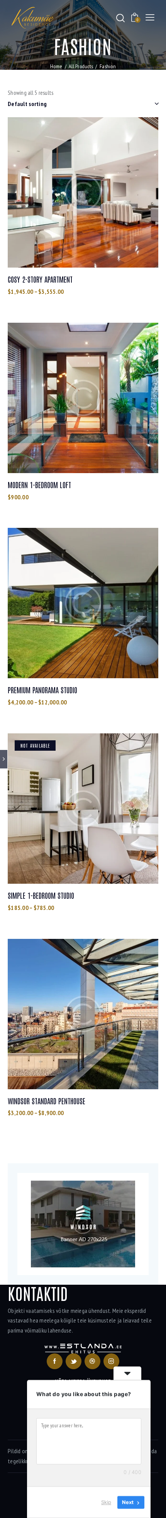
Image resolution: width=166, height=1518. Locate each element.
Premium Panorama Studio (42, 689)
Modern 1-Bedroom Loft (39, 484)
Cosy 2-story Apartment (40, 279)
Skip (106, 1502)
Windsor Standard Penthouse (46, 1100)
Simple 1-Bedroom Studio (41, 895)
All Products (81, 66)
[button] (62, 193)
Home (56, 66)
